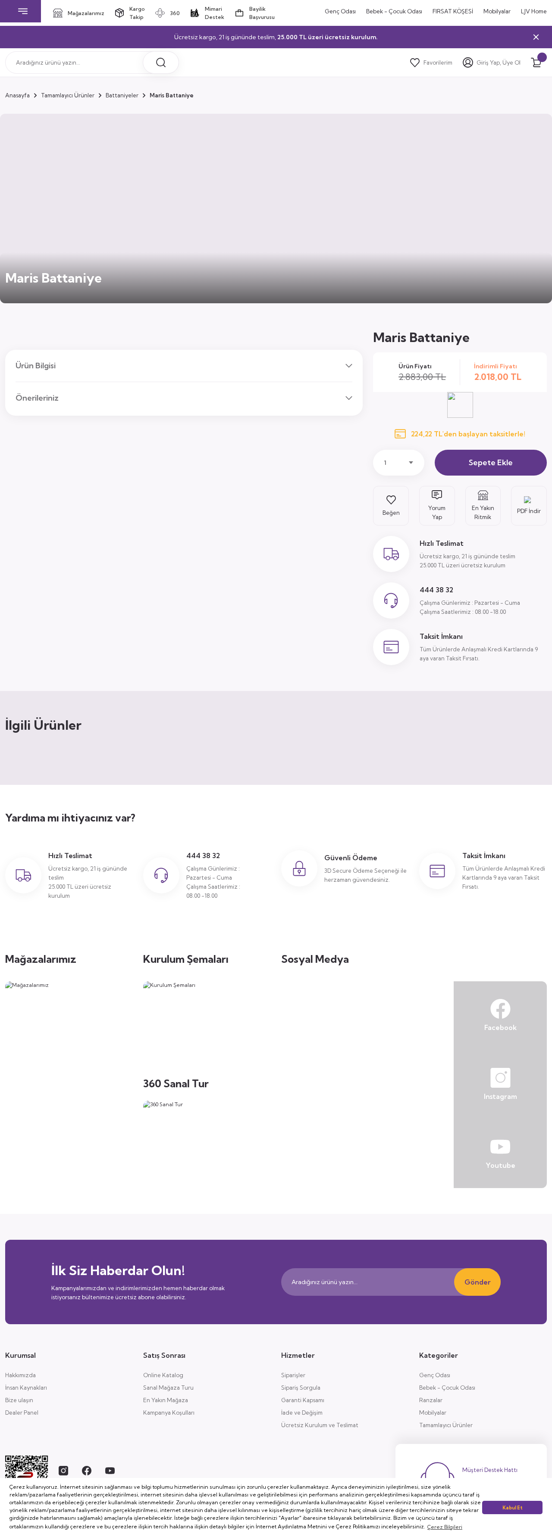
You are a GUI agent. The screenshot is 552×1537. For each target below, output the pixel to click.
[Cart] (536, 62)
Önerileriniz (37, 398)
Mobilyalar (432, 1412)
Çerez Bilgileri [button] (444, 1527)
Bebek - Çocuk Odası (447, 1387)
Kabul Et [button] (512, 1508)
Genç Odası (434, 1375)
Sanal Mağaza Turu (168, 1387)
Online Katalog (163, 1375)
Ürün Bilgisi (36, 365)
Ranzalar (430, 1400)
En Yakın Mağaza (165, 1400)
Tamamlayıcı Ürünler (446, 1425)
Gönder (477, 1282)
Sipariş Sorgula (300, 1387)
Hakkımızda (20, 1375)
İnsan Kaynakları (26, 1387)
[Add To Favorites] (391, 506)
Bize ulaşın (19, 1400)
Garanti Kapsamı (302, 1400)
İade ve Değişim (302, 1412)
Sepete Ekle (491, 462)
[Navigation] (23, 11)
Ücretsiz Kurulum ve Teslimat (319, 1425)
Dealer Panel (21, 1412)
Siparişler (293, 1375)
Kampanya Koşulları (168, 1412)
